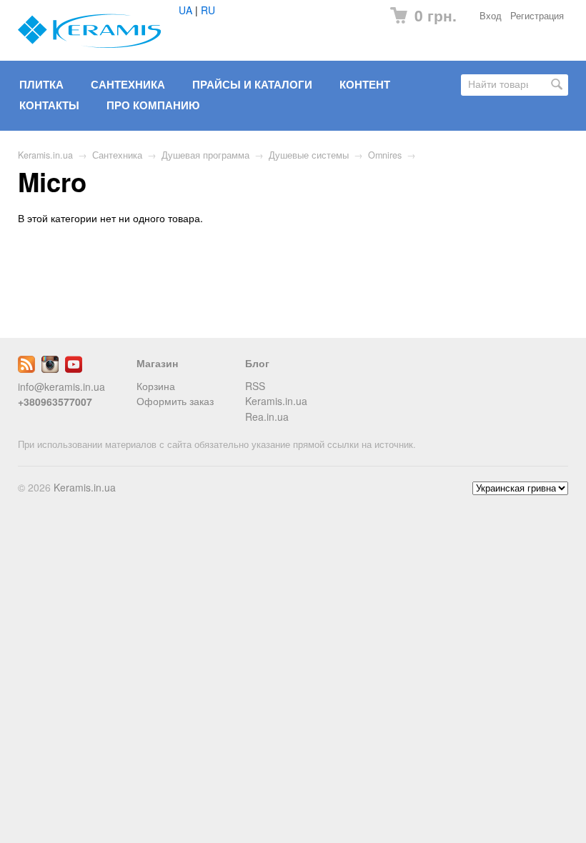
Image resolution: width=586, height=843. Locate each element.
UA (185, 10)
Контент (364, 84)
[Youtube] (73, 368)
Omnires (385, 155)
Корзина (155, 386)
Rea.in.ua (267, 416)
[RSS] (26, 368)
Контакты (49, 105)
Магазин (157, 363)
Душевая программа (205, 155)
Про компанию (152, 105)
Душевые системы (309, 155)
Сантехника (128, 84)
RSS (255, 386)
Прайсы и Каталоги (252, 84)
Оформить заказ (175, 401)
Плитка (41, 84)
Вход (491, 15)
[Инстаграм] (50, 368)
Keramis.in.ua (45, 155)
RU (208, 10)
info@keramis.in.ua (61, 386)
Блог (257, 363)
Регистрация (537, 15)
